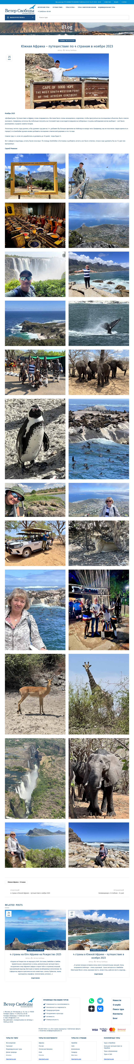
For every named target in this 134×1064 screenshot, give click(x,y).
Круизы (8, 1055)
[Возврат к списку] (67, 891)
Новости (117, 1000)
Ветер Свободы (71, 50)
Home (63, 32)
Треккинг (9, 1046)
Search (126, 17)
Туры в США (108, 1054)
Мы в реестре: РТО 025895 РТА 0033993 (67, 2)
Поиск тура (118, 1009)
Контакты (118, 1014)
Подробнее (35, 978)
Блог (115, 1018)
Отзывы (69, 32)
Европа (41, 1055)
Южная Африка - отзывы (17, 882)
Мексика (74, 1055)
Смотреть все (11, 1059)
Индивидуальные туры (14, 1049)
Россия (41, 1046)
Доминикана (75, 1049)
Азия (40, 1052)
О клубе (117, 1005)
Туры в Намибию (109, 1043)
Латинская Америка (45, 1049)
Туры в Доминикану (110, 1051)
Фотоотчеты (70, 40)
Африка (41, 1043)
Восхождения (10, 1043)
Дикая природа (11, 1052)
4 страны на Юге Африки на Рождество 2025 (35, 954)
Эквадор (74, 1052)
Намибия (74, 1043)
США (72, 1046)
